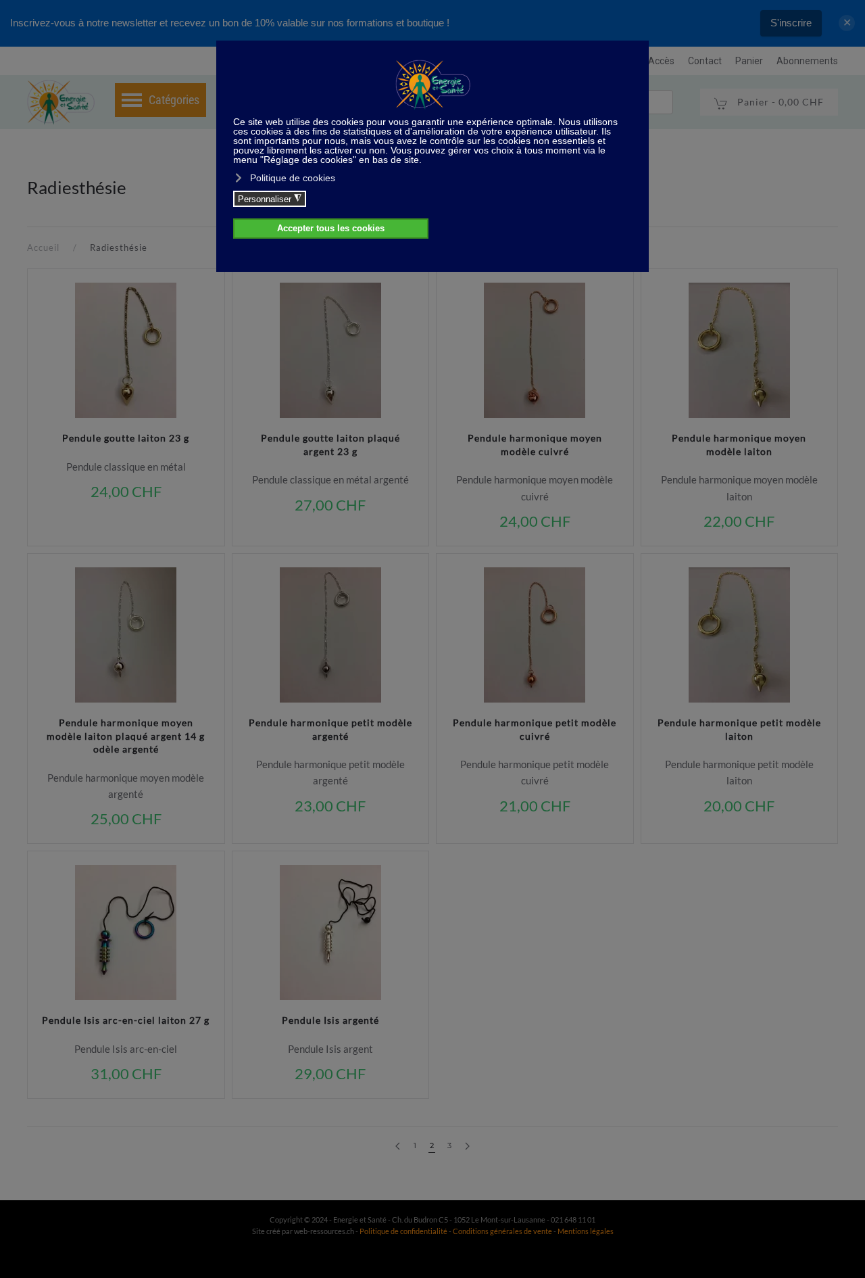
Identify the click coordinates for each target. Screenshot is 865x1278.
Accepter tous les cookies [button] (331, 228)
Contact (705, 60)
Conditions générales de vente (503, 1231)
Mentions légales (586, 1231)
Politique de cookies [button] (292, 177)
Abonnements (807, 60)
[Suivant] (467, 1146)
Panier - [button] (779, 102)
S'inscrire (791, 22)
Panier (749, 60)
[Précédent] (397, 1146)
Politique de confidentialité (403, 1231)
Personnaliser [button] (269, 198)
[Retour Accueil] (61, 102)
